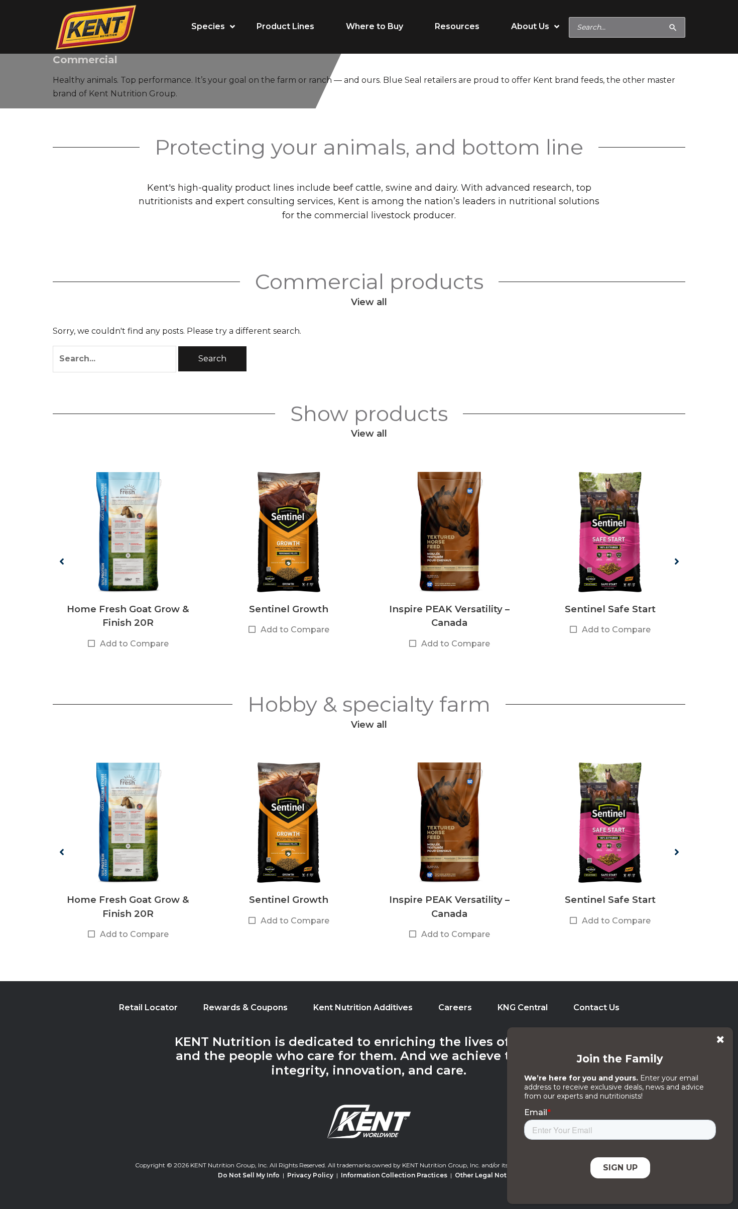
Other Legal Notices (487, 1175)
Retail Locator (148, 1007)
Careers (455, 1007)
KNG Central (523, 1007)
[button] (61, 561)
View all (369, 302)
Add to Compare (134, 643)
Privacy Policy (310, 1175)
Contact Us (596, 1007)
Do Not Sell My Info (249, 1175)
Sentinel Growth (288, 609)
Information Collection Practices (394, 1175)
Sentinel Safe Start (610, 609)
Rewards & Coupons (245, 1007)
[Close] (720, 1039)
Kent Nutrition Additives (363, 1007)
